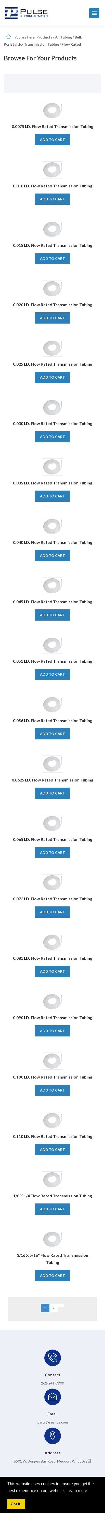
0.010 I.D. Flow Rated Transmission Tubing (52, 185)
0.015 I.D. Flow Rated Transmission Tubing (52, 245)
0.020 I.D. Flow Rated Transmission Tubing (52, 304)
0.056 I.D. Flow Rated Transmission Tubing (52, 720)
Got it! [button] (16, 1504)
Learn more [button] (77, 1491)
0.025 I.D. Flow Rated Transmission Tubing (52, 364)
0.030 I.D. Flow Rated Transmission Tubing (52, 423)
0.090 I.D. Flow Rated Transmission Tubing (52, 1017)
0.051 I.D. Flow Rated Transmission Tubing (52, 661)
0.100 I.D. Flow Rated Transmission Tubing (52, 1076)
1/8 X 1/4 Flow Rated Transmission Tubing (52, 1195)
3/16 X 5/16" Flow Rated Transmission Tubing (52, 1259)
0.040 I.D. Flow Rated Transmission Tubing (52, 542)
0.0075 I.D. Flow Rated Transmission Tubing (52, 126)
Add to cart (52, 139)
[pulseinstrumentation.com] (26, 12)
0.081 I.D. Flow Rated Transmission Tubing (52, 958)
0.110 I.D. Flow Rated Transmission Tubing (52, 1136)
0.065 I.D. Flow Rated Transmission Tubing (52, 839)
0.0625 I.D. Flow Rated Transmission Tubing (52, 779)
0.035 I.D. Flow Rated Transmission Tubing (52, 482)
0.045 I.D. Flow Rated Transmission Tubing (52, 601)
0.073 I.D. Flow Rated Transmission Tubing (52, 898)
